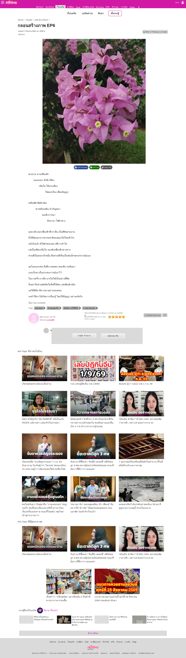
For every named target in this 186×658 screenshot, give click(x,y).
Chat (78, 7)
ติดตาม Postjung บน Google (156, 32)
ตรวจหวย (50, 7)
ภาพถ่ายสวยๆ (89, 308)
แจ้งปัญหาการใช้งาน (129, 653)
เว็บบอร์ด (60, 7)
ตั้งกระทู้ (115, 13)
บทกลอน (38, 308)
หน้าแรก (39, 7)
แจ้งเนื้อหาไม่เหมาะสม (146, 653)
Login (84, 335)
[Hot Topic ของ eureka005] (33, 323)
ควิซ (107, 7)
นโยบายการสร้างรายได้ (90, 653)
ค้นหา (101, 13)
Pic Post (100, 7)
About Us (104, 653)
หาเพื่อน (70, 7)
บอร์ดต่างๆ (87, 13)
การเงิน (124, 7)
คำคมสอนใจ (53, 308)
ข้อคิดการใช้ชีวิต (71, 308)
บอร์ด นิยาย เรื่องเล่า (41, 20)
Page (132, 7)
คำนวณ (115, 7)
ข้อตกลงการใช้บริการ (39, 653)
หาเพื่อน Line (88, 7)
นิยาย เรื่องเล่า (50, 610)
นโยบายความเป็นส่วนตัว (57, 653)
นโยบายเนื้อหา (74, 653)
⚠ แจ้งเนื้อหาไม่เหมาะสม (153, 315)
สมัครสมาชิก (113, 336)
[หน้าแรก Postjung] (11, 2)
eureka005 (50, 320)
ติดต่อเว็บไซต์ (114, 653)
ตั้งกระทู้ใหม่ (93, 633)
